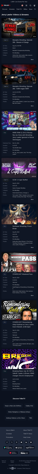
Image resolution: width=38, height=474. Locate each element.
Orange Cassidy (17, 196)
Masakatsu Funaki (27, 243)
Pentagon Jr (22, 244)
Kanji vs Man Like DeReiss (13, 406)
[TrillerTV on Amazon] (30, 447)
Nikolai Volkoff (16, 388)
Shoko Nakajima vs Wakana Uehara (19, 412)
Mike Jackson (28, 55)
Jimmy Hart (15, 55)
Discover (4, 9)
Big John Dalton (17, 103)
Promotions (9, 437)
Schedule (12, 9)
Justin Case (27, 101)
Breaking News (16, 383)
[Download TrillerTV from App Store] (19, 447)
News (30, 9)
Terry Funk (23, 292)
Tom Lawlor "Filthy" (17, 195)
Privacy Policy (12, 461)
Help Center (27, 437)
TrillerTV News (27, 433)
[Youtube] (21, 442)
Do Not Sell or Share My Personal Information (27, 461)
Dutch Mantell (22, 343)
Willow (25, 9)
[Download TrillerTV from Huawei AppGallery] (13, 452)
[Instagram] (16, 442)
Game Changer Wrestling (19, 188)
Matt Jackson (22, 291)
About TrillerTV (27, 430)
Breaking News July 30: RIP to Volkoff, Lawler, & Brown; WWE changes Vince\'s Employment (23, 373)
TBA (30, 418)
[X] (11, 442)
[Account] (34, 5)
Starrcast (15, 282)
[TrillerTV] (5, 5)
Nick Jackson (29, 291)
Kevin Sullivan (16, 292)
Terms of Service (4, 461)
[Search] (30, 5)
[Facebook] (7, 442)
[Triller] (31, 442)
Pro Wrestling (16, 52)
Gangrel (25, 195)
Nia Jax (14, 152)
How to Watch (10, 430)
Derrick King (16, 56)
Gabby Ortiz (29, 406)
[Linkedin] (26, 442)
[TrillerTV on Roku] (24, 452)
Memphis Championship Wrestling (21, 50)
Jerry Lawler (22, 55)
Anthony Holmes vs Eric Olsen (15, 418)
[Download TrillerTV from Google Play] (8, 447)
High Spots (15, 236)
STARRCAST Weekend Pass (23, 274)
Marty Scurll (15, 291)
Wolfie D (21, 101)
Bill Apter (29, 343)
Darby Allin (15, 241)
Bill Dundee (22, 56)
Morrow (32, 101)
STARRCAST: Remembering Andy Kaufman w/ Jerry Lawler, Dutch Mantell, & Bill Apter (23, 324)
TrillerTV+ (19, 9)
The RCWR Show (17, 147)
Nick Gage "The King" (26, 196)
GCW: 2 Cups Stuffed (20, 180)
